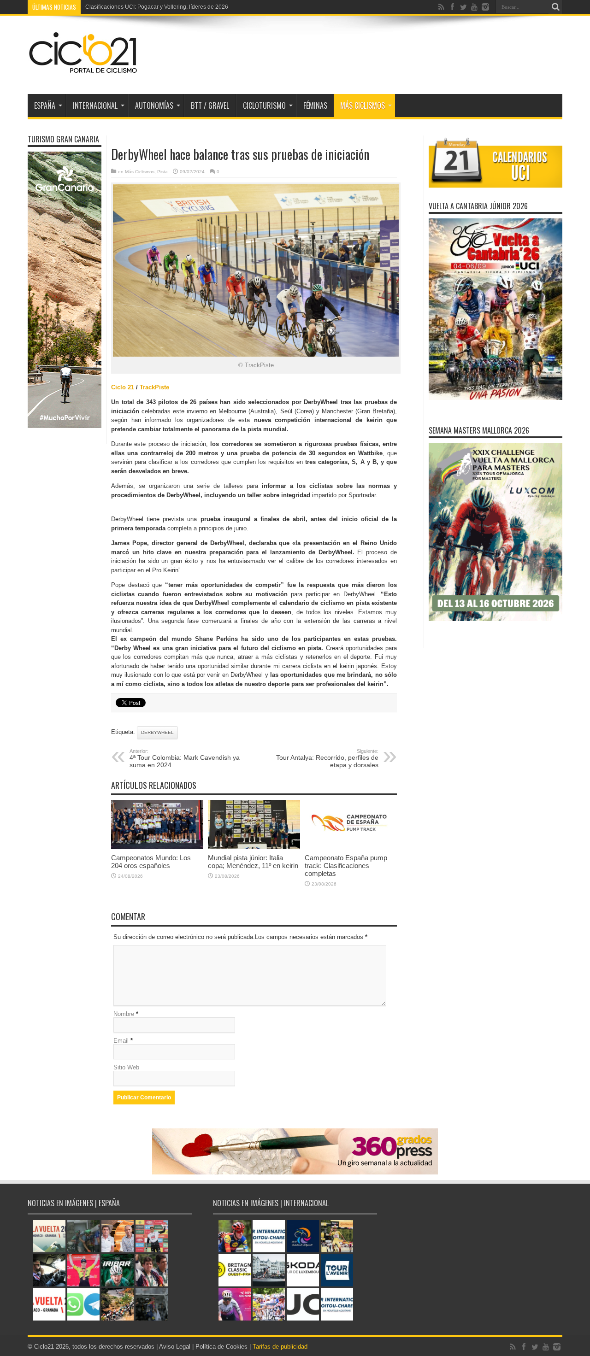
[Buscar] (555, 7)
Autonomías (154, 105)
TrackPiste (154, 387)
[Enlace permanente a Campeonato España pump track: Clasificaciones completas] (351, 847)
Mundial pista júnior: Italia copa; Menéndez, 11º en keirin (253, 861)
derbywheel (157, 732)
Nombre (123, 1013)
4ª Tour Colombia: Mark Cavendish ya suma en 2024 (185, 758)
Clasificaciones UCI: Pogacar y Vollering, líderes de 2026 (156, 7)
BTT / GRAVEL (210, 105)
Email (121, 1040)
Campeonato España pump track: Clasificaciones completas (346, 865)
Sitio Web (126, 1067)
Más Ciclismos (362, 105)
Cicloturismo (264, 105)
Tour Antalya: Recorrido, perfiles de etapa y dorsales (327, 758)
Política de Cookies (221, 1346)
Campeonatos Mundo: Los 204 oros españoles (151, 861)
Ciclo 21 (122, 387)
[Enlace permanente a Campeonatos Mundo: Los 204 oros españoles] (157, 847)
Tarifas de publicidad (280, 1346)
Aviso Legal (174, 1346)
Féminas (315, 105)
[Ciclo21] (83, 71)
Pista (162, 171)
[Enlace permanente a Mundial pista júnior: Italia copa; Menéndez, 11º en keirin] (254, 847)
